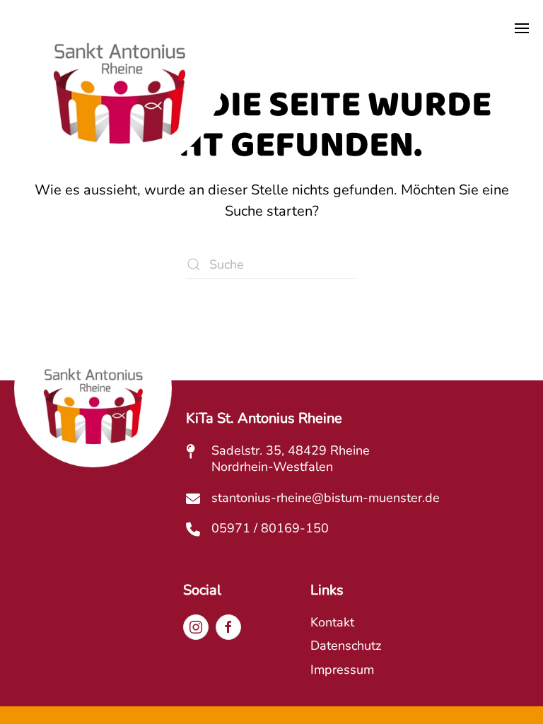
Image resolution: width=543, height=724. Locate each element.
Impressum (342, 669)
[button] (522, 28)
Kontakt (332, 622)
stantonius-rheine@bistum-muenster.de (325, 497)
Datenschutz (345, 645)
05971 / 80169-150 (270, 528)
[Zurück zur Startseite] (119, 105)
